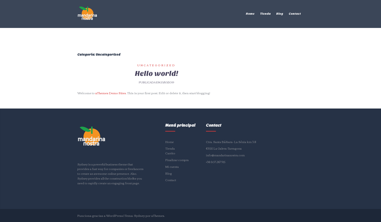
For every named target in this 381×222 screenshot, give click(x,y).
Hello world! (156, 73)
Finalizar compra (177, 159)
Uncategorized (156, 65)
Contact (295, 13)
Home (250, 13)
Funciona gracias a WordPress (100, 215)
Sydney (139, 215)
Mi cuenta (172, 166)
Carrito (170, 153)
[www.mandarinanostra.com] (87, 13)
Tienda (265, 13)
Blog (279, 13)
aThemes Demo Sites (110, 93)
